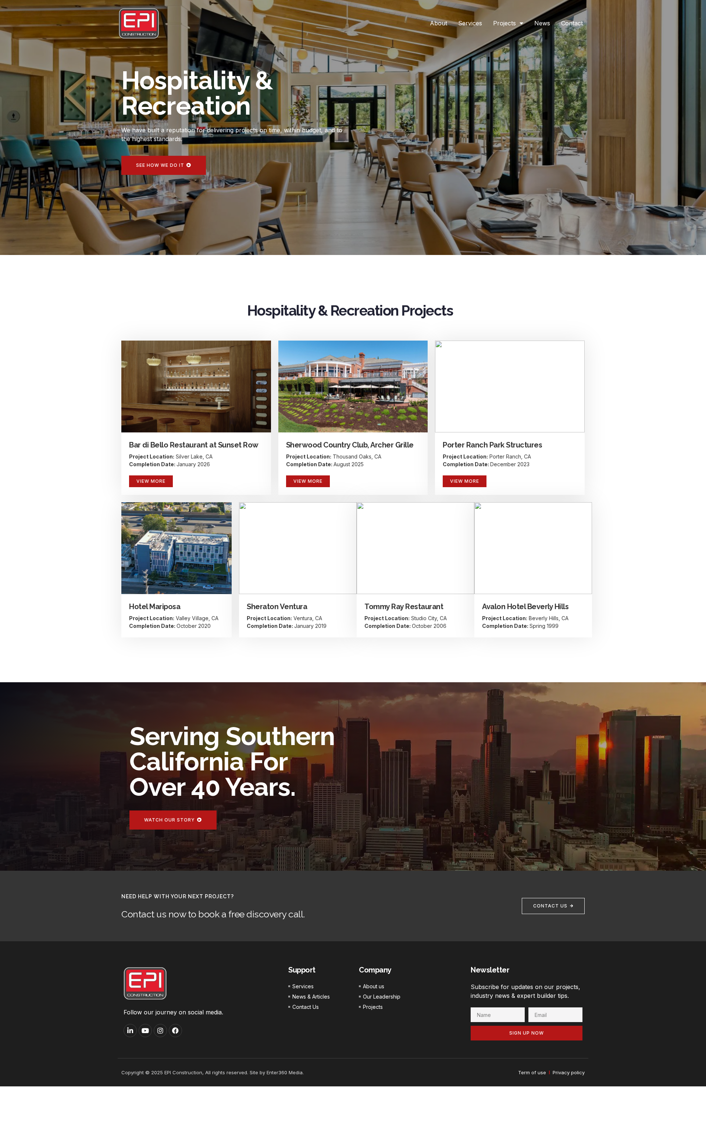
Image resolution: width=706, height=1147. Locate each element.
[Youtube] (145, 1030)
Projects (504, 23)
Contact (572, 23)
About (438, 23)
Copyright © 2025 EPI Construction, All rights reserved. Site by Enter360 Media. (212, 1072)
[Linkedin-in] (130, 1030)
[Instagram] (160, 1030)
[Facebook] (175, 1030)
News (542, 23)
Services (470, 23)
